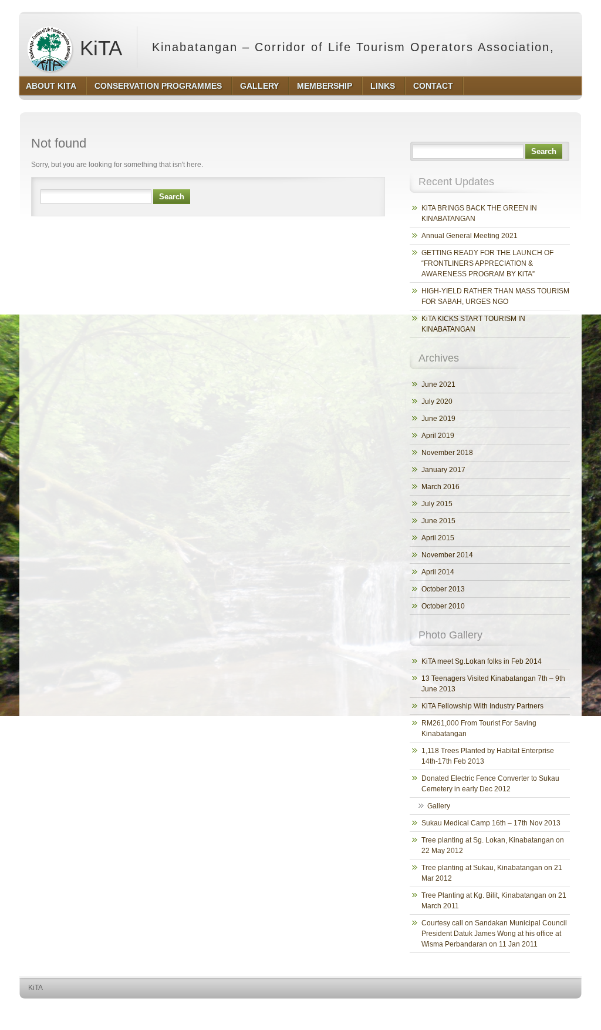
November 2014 (447, 555)
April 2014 (437, 572)
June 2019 (438, 418)
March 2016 (440, 487)
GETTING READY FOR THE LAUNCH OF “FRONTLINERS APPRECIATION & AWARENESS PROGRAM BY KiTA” (487, 263)
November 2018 (447, 453)
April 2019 (437, 436)
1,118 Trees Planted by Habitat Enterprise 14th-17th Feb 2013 (487, 756)
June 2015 (438, 521)
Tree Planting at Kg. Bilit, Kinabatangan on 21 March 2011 (493, 900)
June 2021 (438, 384)
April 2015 (437, 538)
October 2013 (443, 589)
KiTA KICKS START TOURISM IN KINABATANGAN (473, 324)
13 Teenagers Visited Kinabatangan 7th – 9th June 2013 (493, 683)
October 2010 (443, 606)
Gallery (438, 806)
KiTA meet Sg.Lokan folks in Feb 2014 (481, 661)
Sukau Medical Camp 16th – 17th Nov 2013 (491, 823)
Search (171, 196)
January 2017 (443, 470)
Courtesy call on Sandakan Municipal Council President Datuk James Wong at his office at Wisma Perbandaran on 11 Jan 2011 (494, 933)
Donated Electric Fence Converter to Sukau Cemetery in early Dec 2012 (490, 783)
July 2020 (437, 401)
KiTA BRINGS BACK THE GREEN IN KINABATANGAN (479, 213)
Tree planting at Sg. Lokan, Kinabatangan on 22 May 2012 (492, 845)
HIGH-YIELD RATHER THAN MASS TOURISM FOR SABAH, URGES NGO (495, 296)
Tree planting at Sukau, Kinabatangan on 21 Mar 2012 (491, 873)
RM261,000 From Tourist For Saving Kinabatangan (478, 728)
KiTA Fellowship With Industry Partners (482, 706)
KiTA (98, 47)
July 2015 (437, 504)
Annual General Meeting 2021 (469, 236)
